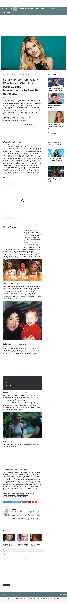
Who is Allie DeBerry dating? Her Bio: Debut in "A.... (55, 128)
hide (32, 126)
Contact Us (18, 595)
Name (4, 575)
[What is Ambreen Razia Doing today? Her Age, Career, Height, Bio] (36, 538)
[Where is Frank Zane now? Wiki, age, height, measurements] (56, 137)
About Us (7, 595)
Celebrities (10, 9)
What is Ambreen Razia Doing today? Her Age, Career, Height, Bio (35, 545)
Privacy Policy (12, 595)
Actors (14, 9)
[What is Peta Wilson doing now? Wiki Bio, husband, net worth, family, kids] (9, 538)
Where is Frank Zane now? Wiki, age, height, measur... (55, 145)
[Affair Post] (33, 4)
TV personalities (20, 9)
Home (5, 75)
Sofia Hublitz (7, 146)
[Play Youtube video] (22, 271)
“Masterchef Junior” (9, 294)
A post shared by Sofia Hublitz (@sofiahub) (16, 223)
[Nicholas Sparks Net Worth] (56, 100)
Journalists (27, 9)
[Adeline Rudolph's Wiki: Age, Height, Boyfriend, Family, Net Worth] (56, 154)
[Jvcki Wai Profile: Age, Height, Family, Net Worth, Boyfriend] (56, 172)
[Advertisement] (33, 26)
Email (4, 580)
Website (24, 580)
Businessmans (37, 9)
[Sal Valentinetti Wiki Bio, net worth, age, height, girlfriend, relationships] (56, 83)
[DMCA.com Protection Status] (62, 595)
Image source (6, 342)
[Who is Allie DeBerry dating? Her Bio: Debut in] (56, 118)
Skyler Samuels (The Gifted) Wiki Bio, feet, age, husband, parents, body (22, 545)
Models (31, 9)
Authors (3, 13)
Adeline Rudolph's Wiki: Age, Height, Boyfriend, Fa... (55, 162)
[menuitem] (7, 14)
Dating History (4, 9)
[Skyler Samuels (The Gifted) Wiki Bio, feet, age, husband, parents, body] (22, 538)
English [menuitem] (10, 599)
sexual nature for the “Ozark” (15, 482)
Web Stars (43, 9)
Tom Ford (7, 98)
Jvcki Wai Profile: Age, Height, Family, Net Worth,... (55, 181)
